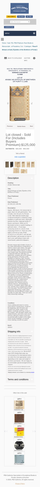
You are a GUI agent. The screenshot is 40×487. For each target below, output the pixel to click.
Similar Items (21, 126)
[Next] (31, 103)
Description (13, 178)
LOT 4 (19, 404)
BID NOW (21, 16)
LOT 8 (19, 445)
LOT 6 (19, 431)
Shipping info (14, 331)
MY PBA (29, 16)
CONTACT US (9, 27)
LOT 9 (19, 458)
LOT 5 (19, 418)
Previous (10, 126)
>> (35, 431)
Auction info (27, 59)
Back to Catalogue (15, 58)
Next (31, 126)
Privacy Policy (20, 483)
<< (5, 431)
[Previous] (7, 103)
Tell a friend (20, 153)
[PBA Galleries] (20, 8)
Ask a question (20, 157)
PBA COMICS (11, 16)
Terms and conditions (18, 379)
